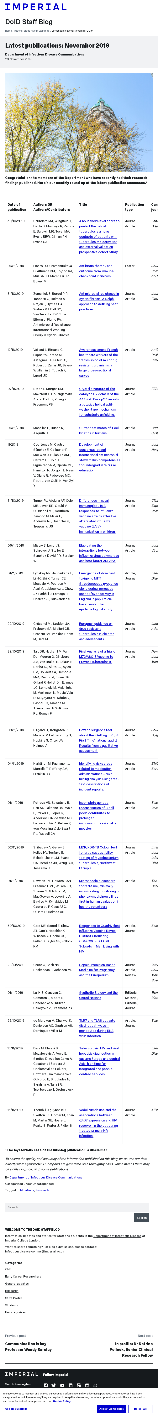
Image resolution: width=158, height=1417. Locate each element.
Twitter (53, 1385)
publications (25, 1190)
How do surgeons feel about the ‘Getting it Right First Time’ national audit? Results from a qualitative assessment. (98, 740)
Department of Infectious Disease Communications (44, 54)
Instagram (86, 1385)
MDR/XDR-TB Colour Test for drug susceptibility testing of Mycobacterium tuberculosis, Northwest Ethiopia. (98, 857)
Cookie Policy (62, 1401)
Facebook (45, 1385)
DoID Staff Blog (29, 22)
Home (8, 30)
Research (42, 1190)
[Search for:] (77, 1207)
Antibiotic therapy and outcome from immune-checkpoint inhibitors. (96, 271)
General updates (17, 1283)
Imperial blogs (22, 30)
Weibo (94, 1385)
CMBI (8, 1269)
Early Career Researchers (23, 1276)
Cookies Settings (16, 1408)
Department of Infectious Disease (117, 1236)
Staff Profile (13, 1298)
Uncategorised (15, 1312)
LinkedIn (70, 1385)
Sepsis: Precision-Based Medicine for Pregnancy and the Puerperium (97, 970)
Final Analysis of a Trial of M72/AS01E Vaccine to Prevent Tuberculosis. (98, 656)
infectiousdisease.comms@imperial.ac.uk (34, 1251)
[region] (79, 1402)
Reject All (140, 1408)
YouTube (62, 1385)
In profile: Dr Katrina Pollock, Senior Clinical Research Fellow (131, 1349)
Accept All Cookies (111, 1408)
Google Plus (78, 1385)
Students (11, 1305)
